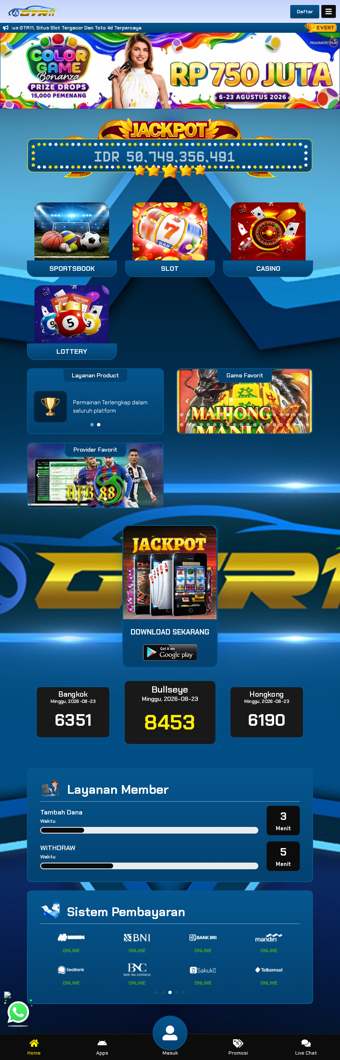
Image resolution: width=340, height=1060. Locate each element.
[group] (244, 401)
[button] (329, 70)
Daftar (305, 11)
